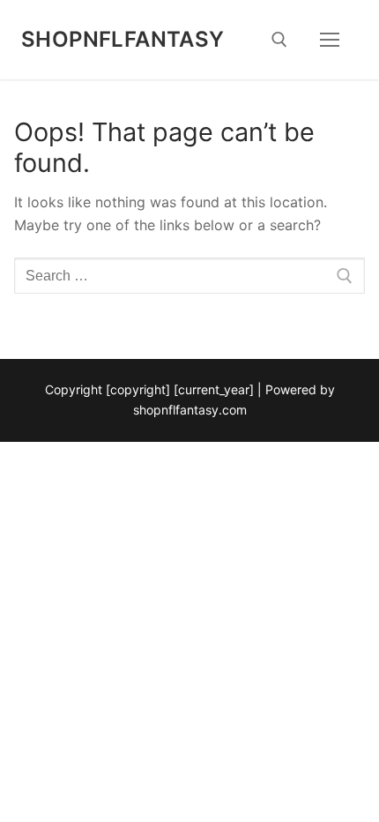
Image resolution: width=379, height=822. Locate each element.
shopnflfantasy (123, 39)
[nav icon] (329, 39)
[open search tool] (279, 40)
